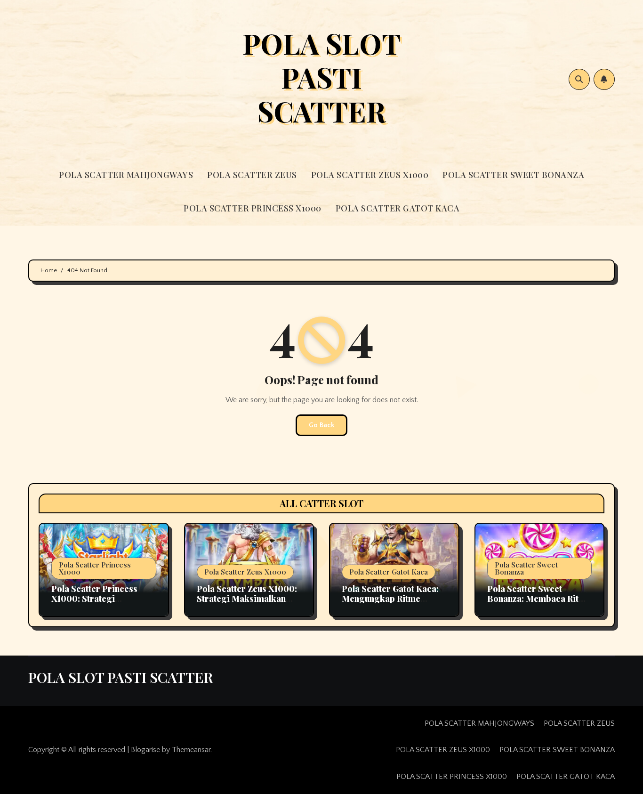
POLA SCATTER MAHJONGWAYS (126, 174)
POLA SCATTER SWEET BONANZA (513, 174)
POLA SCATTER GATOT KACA (398, 208)
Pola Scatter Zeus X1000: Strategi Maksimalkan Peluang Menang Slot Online (247, 604)
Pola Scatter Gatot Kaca (388, 571)
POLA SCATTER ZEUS (252, 174)
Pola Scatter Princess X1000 (95, 568)
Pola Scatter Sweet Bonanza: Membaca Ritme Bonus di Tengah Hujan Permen (539, 604)
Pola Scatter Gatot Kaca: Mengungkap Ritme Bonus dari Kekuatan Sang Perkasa (390, 604)
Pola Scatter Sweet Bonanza (526, 568)
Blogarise (145, 749)
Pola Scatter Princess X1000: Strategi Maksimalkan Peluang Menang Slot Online (95, 604)
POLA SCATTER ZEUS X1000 (370, 174)
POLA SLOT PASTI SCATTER (321, 77)
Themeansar (191, 749)
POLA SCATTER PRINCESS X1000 (253, 208)
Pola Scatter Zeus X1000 (245, 571)
